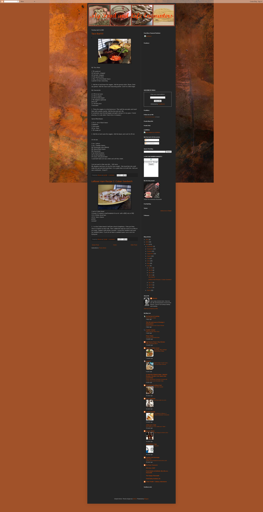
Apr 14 (151, 275)
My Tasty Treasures (152, 465)
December (150, 246)
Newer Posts (95, 245)
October (149, 251)
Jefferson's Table (151, 425)
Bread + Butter (150, 431)
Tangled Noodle (150, 412)
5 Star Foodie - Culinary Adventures (156, 481)
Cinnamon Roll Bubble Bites (153, 337)
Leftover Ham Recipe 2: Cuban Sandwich (111, 181)
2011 (147, 239)
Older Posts (134, 245)
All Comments (150, 143)
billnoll (135, 499)
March (149, 290)
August (149, 256)
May (148, 263)
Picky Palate (149, 336)
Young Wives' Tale (151, 444)
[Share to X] (122, 175)
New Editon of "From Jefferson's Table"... (156, 426)
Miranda (154, 298)
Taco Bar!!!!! (97, 33)
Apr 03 (151, 287)
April (148, 265)
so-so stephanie (150, 398)
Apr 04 (151, 285)
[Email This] (118, 175)
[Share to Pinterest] (126, 175)
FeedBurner (161, 104)
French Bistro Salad (151, 317)
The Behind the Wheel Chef (154, 385)
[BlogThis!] (120, 175)
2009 (147, 244)
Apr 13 (151, 282)
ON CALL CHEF (150, 468)
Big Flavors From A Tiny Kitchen (155, 342)
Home (115, 245)
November (150, 249)
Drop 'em (156, 445)
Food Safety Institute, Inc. (153, 478)
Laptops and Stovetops (152, 457)
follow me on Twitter (166, 211)
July (148, 258)
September (150, 253)
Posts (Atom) (102, 248)
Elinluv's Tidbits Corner (153, 348)
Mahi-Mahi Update (158, 386)
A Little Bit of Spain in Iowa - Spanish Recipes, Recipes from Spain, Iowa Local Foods (156, 376)
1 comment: (111, 175)
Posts (148, 140)
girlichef (148, 361)
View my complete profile (151, 308)
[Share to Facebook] (124, 175)
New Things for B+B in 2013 (161, 432)
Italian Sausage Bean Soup (152, 331)
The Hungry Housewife (152, 475)
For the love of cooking (152, 316)
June (148, 261)
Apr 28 (151, 270)
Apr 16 (151, 272)
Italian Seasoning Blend (151, 343)
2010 (147, 242)
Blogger (146, 499)
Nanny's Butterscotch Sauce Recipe (155, 325)
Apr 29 (151, 268)
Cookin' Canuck (150, 330)
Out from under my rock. (160, 400)
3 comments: (112, 239)
